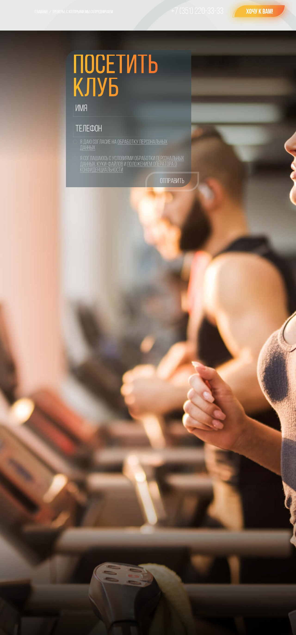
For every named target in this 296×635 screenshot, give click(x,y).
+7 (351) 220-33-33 (197, 11)
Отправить (172, 181)
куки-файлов (110, 164)
